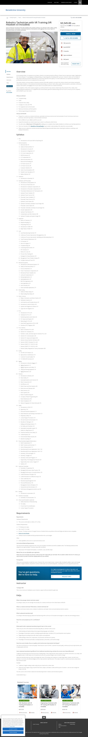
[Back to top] (44, 722)
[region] (13, 725)
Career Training (36, 724)
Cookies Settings (13, 732)
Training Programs (13, 17)
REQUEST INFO (75, 63)
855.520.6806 (9, 92)
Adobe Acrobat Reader (24, 533)
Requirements (10, 77)
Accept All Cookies (13, 729)
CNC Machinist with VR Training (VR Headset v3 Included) (25, 704)
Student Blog (72, 724)
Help (59, 727)
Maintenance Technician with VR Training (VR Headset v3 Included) (70, 704)
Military (60, 724)
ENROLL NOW (70, 34)
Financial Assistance (62, 725)
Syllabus (8, 74)
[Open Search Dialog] (80, 2)
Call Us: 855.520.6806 (76, 17)
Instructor (9, 80)
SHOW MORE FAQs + (21, 675)
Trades (19, 17)
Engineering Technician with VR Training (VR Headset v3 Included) (49, 704)
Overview (9, 71)
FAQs (8, 82)
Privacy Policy (46, 733)
